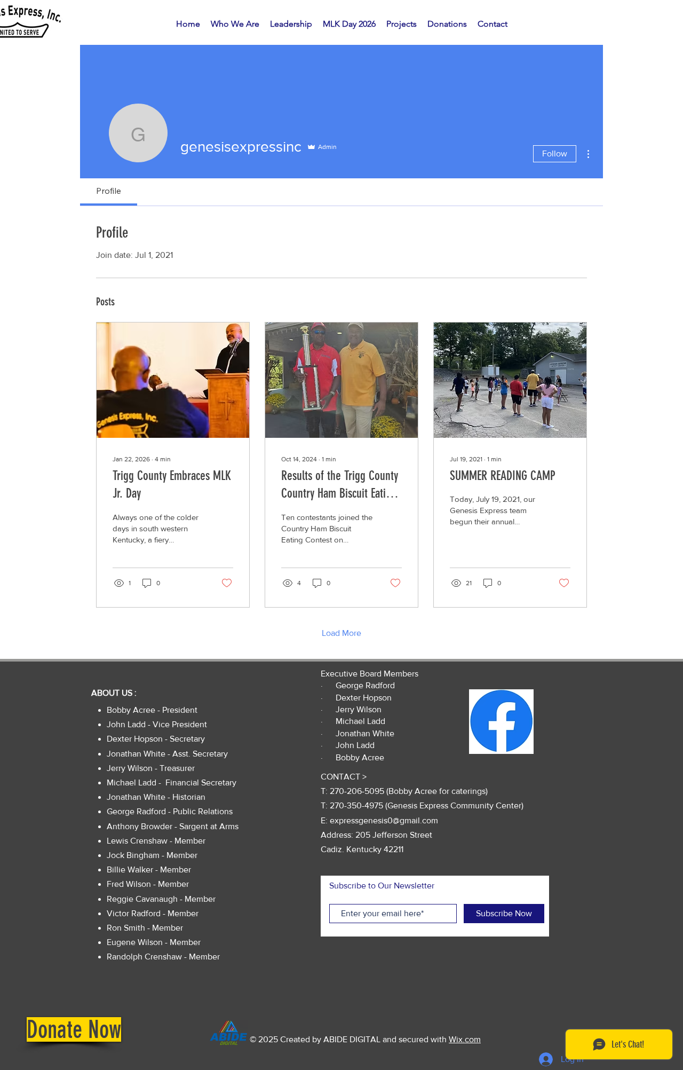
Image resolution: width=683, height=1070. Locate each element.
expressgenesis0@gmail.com (384, 820)
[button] (74, 1029)
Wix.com (465, 1039)
